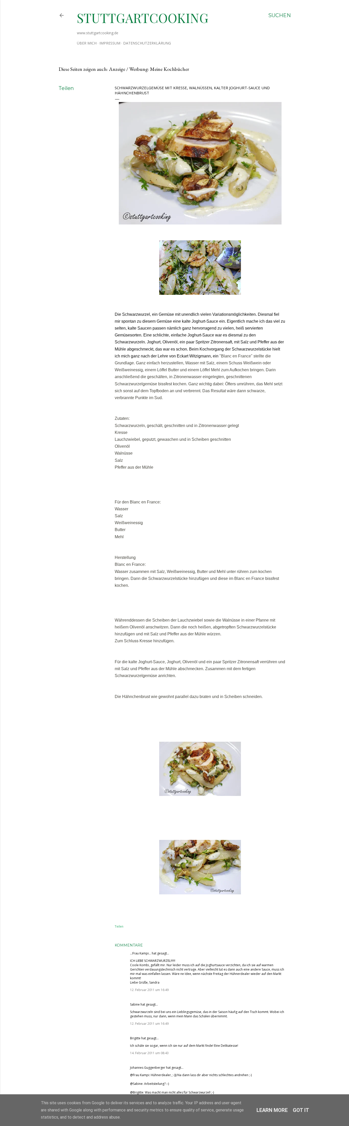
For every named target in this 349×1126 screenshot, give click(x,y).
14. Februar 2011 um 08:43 (149, 1053)
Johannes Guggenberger (147, 1067)
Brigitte (135, 1038)
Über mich (87, 43)
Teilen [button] (66, 88)
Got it (301, 1110)
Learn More (272, 1110)
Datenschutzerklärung (147, 43)
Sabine (135, 1004)
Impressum (109, 43)
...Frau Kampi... (140, 953)
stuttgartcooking (142, 17)
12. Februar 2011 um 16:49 (149, 990)
